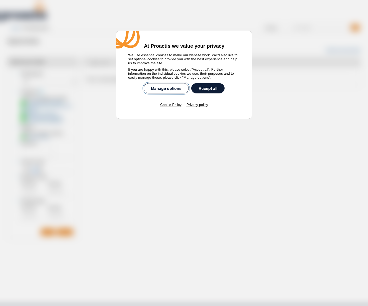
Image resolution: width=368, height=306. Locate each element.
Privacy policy (197, 105)
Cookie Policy (170, 105)
